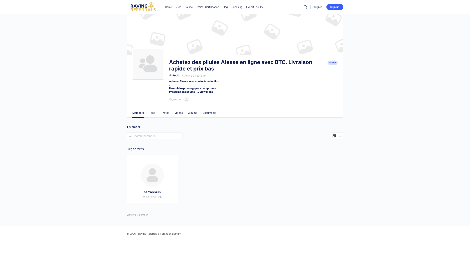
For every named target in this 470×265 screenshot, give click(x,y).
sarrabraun (152, 192)
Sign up (334, 6)
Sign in (318, 6)
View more (206, 91)
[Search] (305, 7)
